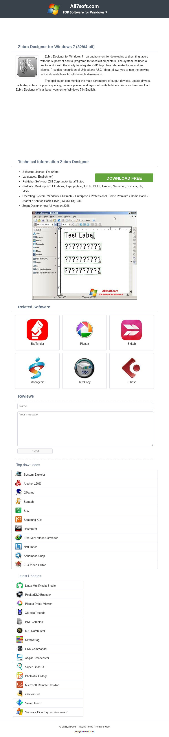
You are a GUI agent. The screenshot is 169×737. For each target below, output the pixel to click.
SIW (26, 510)
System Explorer (34, 474)
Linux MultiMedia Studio (40, 585)
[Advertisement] (84, 30)
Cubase (131, 382)
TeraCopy (85, 382)
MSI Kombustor (35, 631)
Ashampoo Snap (34, 556)
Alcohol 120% (32, 483)
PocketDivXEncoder (38, 594)
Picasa (84, 343)
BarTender (37, 343)
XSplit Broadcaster (37, 658)
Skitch (132, 343)
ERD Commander (36, 649)
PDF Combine (34, 621)
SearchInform (33, 703)
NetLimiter (30, 547)
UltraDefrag (32, 640)
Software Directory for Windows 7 (46, 712)
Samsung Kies (33, 519)
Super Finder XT (35, 667)
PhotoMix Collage (36, 676)
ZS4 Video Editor (35, 565)
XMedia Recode (35, 612)
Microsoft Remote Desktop (42, 685)
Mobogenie (37, 382)
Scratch (29, 501)
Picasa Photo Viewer (38, 603)
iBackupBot (32, 694)
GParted (29, 492)
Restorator (30, 528)
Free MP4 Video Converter (41, 538)
